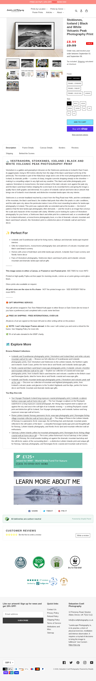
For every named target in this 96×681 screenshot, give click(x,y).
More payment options (80, 135)
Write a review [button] (83, 535)
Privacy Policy (53, 613)
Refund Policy (52, 616)
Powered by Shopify (86, 669)
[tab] (11, 148)
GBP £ (8, 663)
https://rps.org (74, 645)
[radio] (74, 78)
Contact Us (51, 609)
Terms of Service (54, 623)
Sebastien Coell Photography (69, 669)
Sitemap (50, 633)
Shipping (81, 61)
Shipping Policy (53, 620)
